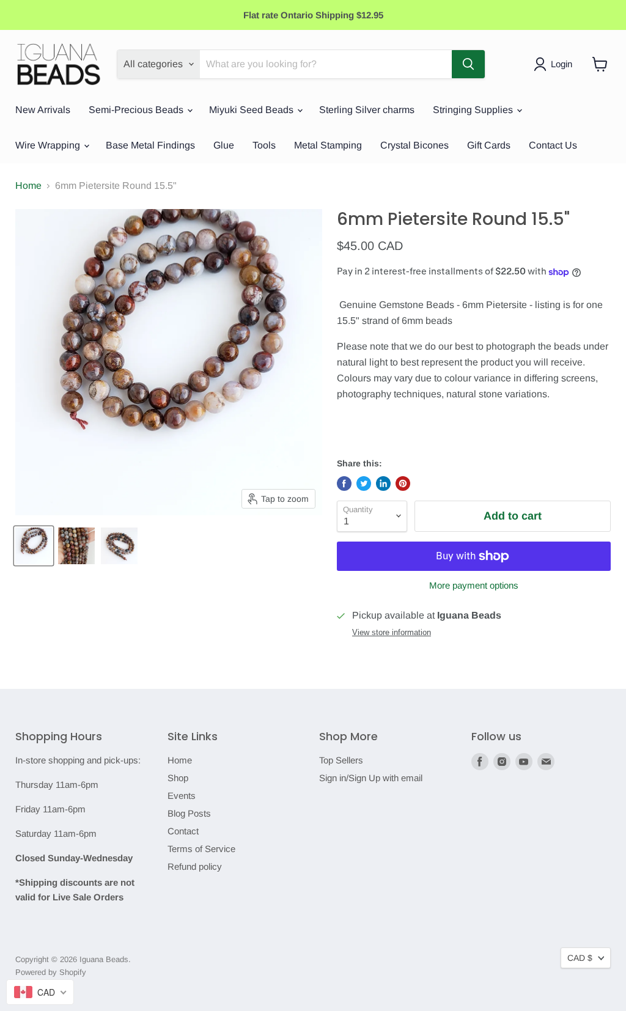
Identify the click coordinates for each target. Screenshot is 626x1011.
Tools (264, 145)
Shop (178, 778)
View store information (391, 632)
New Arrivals (42, 110)
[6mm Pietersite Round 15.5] (33, 545)
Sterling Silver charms (366, 110)
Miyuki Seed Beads (252, 110)
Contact (183, 831)
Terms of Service (201, 849)
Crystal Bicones (414, 145)
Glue (223, 145)
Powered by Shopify (50, 972)
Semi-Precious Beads (137, 110)
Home (28, 185)
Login (561, 64)
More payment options (473, 585)
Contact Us (553, 145)
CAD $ (579, 958)
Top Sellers (341, 760)
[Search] (468, 64)
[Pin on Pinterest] (403, 483)
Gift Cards (488, 145)
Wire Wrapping (49, 145)
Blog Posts (189, 813)
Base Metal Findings (150, 145)
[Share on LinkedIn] (383, 483)
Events (182, 795)
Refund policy (195, 866)
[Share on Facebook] (344, 483)
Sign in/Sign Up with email (370, 778)
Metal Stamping (328, 145)
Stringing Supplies (474, 110)
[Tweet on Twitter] (363, 483)
